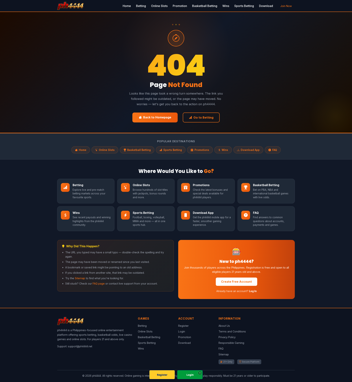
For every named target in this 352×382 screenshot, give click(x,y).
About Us (224, 325)
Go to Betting (203, 117)
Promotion (180, 6)
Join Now (286, 6)
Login (181, 331)
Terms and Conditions (232, 331)
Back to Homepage (157, 117)
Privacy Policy (227, 337)
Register (183, 325)
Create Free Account (236, 281)
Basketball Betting (204, 6)
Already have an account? (236, 291)
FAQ (274, 149)
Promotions (202, 149)
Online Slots (159, 6)
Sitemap (80, 278)
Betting (141, 6)
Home (127, 6)
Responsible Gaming (231, 342)
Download (266, 6)
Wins (225, 6)
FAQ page (99, 283)
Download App (250, 149)
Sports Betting (244, 6)
